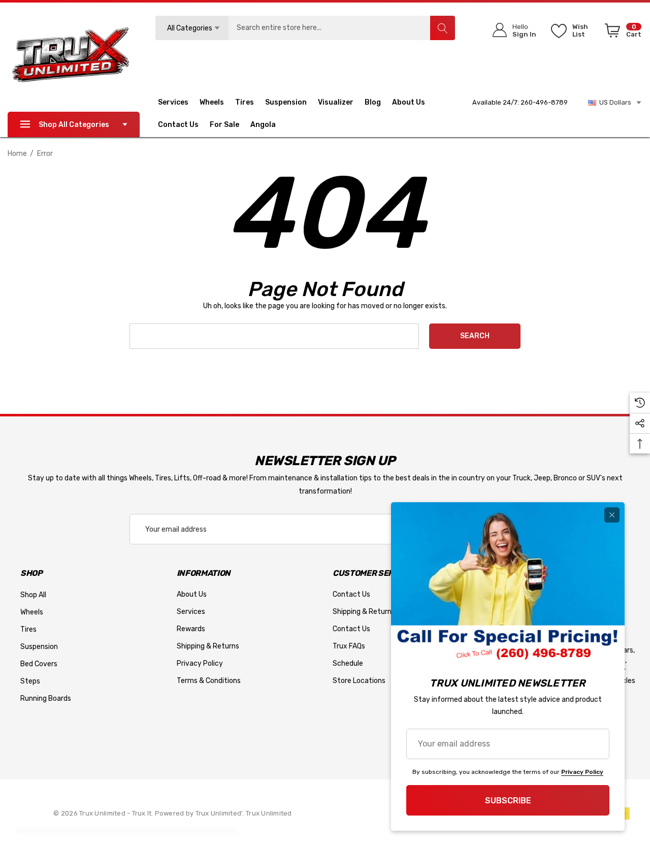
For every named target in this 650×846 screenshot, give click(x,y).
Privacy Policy (582, 771)
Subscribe (508, 800)
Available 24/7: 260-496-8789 (520, 102)
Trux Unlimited (269, 813)
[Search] (442, 28)
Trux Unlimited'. (221, 813)
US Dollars (613, 102)
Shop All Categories (74, 124)
